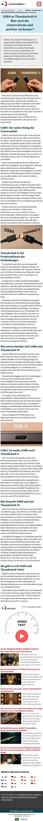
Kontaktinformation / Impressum (29, 795)
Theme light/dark (6, 800)
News (20, 10)
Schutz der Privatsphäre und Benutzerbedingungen (19, 797)
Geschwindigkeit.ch (8, 10)
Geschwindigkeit (17, 4)
